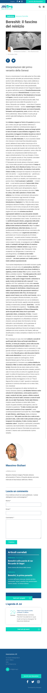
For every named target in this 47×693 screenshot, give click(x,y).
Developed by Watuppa (34, 687)
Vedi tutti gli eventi (23, 629)
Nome (8, 501)
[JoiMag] (7, 7)
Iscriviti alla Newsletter (36, 1)
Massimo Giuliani (16, 465)
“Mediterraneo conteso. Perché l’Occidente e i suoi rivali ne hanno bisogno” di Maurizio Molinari (26, 618)
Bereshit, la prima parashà (20, 575)
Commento (10, 517)
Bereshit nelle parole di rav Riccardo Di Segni (20, 562)
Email (8, 509)
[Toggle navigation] (44, 6)
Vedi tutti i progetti (19, 598)
